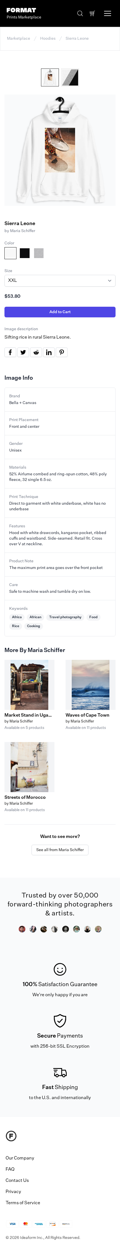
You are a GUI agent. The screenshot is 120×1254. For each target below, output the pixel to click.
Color (9, 243)
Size (8, 271)
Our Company (20, 1158)
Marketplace (18, 39)
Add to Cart (60, 312)
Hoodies (48, 39)
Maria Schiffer (22, 231)
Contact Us (17, 1181)
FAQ (10, 1169)
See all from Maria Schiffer (60, 850)
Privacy (13, 1192)
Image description (21, 329)
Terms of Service (23, 1203)
